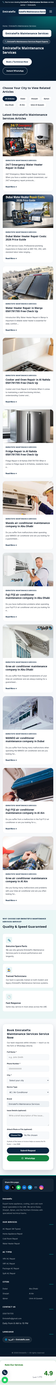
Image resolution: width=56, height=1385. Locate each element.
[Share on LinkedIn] (24, 1187)
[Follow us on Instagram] (41, 1187)
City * (9, 1075)
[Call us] (5, 1372)
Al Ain (22, 105)
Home (5, 26)
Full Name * (12, 1052)
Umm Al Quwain (37, 105)
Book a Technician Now (17, 62)
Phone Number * (13, 1064)
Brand (9, 1099)
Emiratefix (9, 11)
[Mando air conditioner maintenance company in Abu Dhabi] (28, 515)
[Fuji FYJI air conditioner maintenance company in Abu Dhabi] (28, 587)
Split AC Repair (9, 1273)
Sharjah (34, 99)
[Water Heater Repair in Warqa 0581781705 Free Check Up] (28, 300)
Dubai (22, 99)
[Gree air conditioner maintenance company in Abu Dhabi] (28, 659)
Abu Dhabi (9, 105)
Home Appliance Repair (13, 1234)
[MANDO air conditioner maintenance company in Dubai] (28, 730)
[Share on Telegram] (30, 1187)
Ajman (46, 99)
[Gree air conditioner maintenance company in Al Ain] (28, 870)
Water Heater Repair (11, 1243)
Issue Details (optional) (16, 1110)
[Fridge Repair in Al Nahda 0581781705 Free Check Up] (28, 443)
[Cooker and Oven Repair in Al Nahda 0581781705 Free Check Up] (28, 372)
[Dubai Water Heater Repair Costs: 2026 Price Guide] (28, 228)
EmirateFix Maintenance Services (22, 26)
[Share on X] (13, 1187)
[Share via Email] (35, 1187)
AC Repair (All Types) (12, 1229)
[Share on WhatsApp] (18, 1187)
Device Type (12, 1087)
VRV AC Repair (9, 1259)
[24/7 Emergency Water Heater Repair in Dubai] (28, 157)
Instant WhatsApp (15, 71)
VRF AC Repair (9, 1263)
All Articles (9, 99)
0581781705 (8, 1313)
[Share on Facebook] (7, 1187)
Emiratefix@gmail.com (12, 1318)
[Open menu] (50, 12)
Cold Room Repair (10, 1239)
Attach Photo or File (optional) (19, 1129)
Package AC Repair (11, 1268)
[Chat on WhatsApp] (5, 1380)
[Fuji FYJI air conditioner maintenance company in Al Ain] (28, 800)
